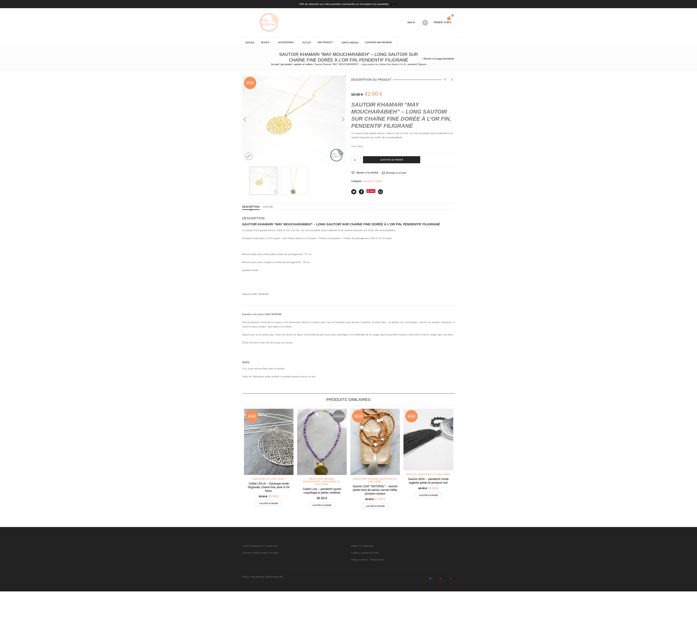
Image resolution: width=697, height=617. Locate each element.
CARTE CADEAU (349, 42)
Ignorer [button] (394, 4)
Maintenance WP (274, 577)
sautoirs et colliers (303, 64)
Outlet (306, 42)
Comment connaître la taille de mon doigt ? (260, 553)
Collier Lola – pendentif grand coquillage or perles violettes (322, 490)
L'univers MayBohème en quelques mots (260, 546)
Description (251, 206)
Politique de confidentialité (362, 546)
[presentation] (245, 119)
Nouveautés (312, 481)
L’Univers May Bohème (378, 42)
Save (372, 191)
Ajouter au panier (391, 159)
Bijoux (265, 42)
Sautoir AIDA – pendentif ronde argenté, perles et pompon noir (428, 480)
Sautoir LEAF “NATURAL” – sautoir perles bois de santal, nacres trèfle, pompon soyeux (375, 489)
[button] (269, 503)
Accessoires (286, 42)
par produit (325, 42)
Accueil (250, 42)
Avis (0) (268, 206)
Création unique (321, 478)
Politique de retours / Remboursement (367, 560)
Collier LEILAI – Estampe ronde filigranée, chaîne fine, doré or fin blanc (269, 487)
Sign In (411, 22)
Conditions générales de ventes (365, 553)
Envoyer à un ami (396, 172)
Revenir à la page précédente (438, 58)
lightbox (248, 156)
